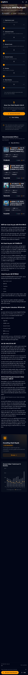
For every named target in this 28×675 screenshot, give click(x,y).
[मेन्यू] (26, 2)
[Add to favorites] (7, 148)
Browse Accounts (15, 113)
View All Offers (15, 143)
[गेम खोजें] (23, 2)
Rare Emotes (8, 80)
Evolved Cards (9, 57)
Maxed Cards (8, 44)
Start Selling (15, 117)
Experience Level (9, 20)
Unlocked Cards (9, 31)
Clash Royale (4, 5)
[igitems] (4, 2)
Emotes (7, 68)
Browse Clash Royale (11, 672)
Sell (25, 672)
